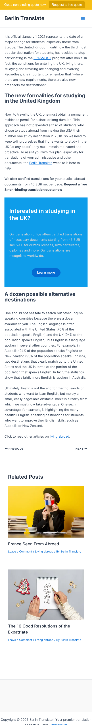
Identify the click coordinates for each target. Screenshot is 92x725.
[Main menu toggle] (83, 18)
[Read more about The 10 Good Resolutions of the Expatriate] (46, 594)
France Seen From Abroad (33, 543)
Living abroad (44, 551)
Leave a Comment (20, 551)
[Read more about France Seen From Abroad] (46, 512)
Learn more (46, 272)
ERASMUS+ (42, 58)
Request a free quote (67, 4)
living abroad (59, 436)
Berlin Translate (24, 18)
